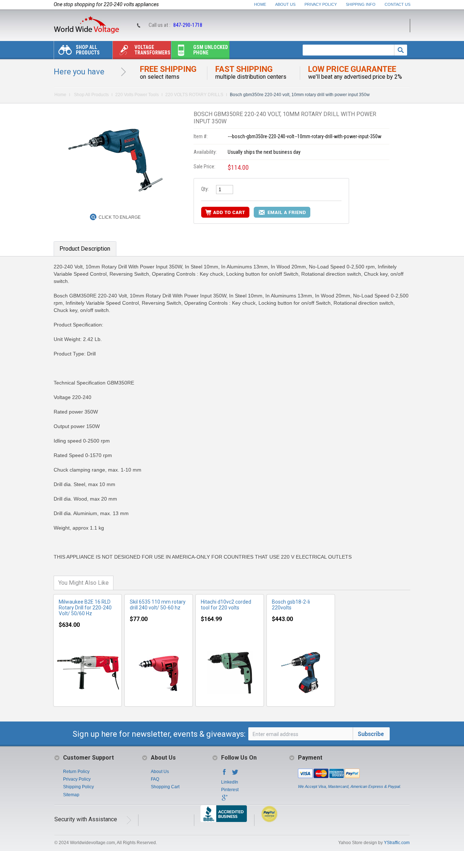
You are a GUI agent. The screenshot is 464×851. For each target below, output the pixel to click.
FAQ (155, 779)
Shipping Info (361, 4)
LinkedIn (229, 782)
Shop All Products (88, 50)
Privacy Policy (320, 4)
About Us (285, 4)
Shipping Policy (78, 786)
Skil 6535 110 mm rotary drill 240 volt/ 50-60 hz (158, 604)
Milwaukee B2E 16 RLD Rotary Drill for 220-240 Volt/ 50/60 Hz (85, 607)
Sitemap (71, 794)
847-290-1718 (187, 25)
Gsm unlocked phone (210, 50)
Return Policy (76, 771)
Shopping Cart (165, 786)
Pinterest (230, 789)
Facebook (224, 774)
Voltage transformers (152, 50)
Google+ (224, 800)
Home (260, 4)
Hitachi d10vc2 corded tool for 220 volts (226, 604)
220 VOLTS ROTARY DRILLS (194, 94)
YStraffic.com (397, 842)
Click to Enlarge (120, 217)
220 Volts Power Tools (137, 94)
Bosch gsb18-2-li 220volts (291, 604)
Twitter (235, 774)
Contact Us (397, 4)
